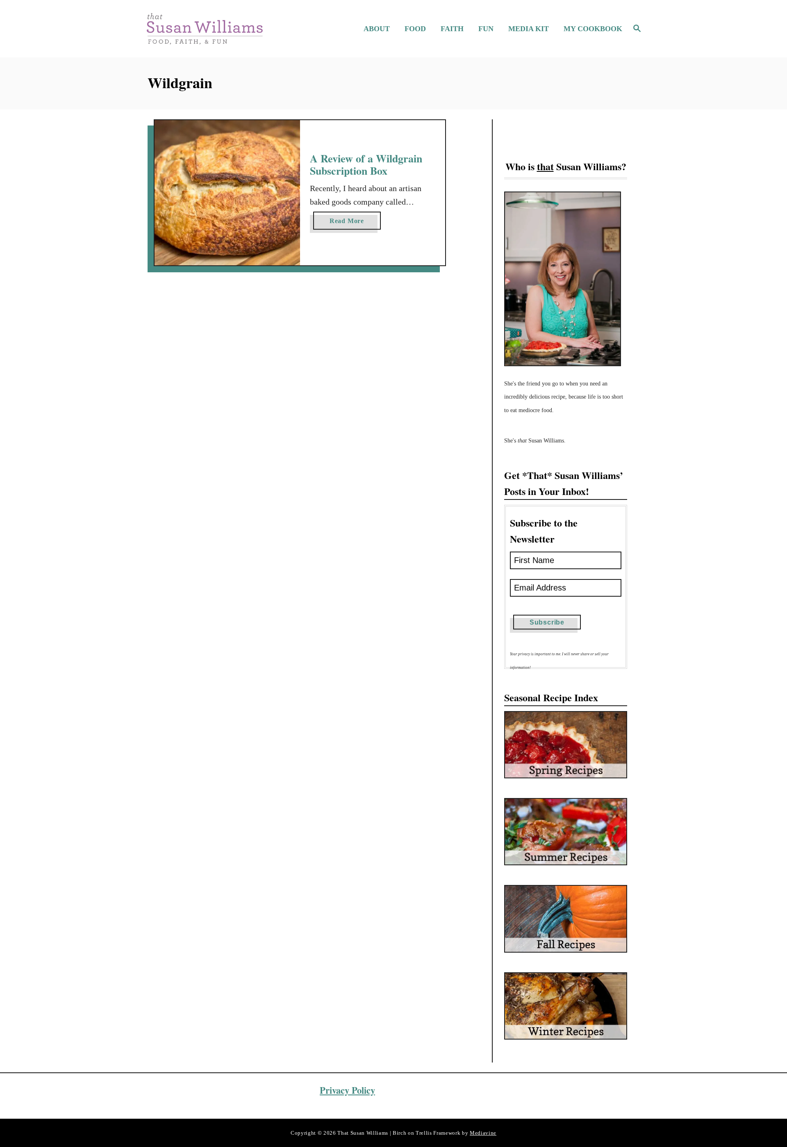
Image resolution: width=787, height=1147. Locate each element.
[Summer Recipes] (565, 831)
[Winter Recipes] (565, 1006)
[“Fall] (565, 918)
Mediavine (483, 1133)
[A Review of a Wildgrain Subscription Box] (227, 193)
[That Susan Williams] (204, 29)
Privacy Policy (347, 1090)
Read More (350, 223)
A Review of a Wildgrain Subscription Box (366, 164)
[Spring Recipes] (565, 744)
